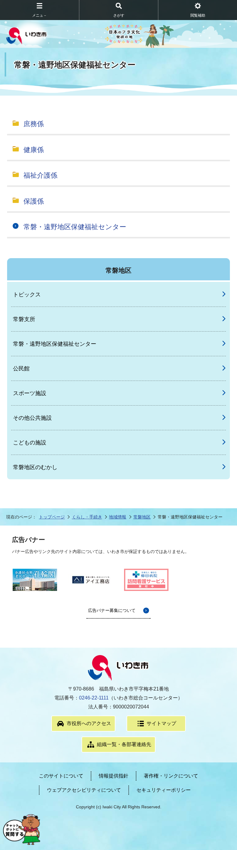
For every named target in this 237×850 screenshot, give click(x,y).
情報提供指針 (113, 775)
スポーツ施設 (29, 393)
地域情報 (117, 516)
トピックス (27, 294)
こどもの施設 (29, 442)
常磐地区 (142, 516)
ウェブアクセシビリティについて (84, 790)
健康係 (33, 150)
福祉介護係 (40, 175)
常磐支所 (24, 319)
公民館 (21, 368)
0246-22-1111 (94, 697)
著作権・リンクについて (171, 775)
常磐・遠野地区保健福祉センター (74, 227)
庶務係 (33, 124)
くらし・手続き (87, 516)
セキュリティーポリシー (163, 790)
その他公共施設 (32, 418)
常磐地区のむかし (35, 467)
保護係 (33, 201)
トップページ (52, 516)
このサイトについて (61, 775)
